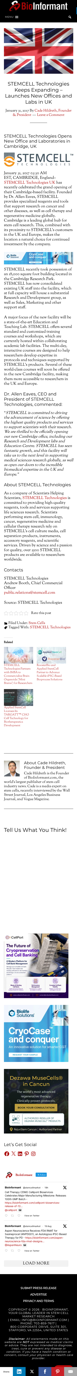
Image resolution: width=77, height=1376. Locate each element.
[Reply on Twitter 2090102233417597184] (7, 1251)
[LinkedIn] (19, 1371)
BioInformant (38, 6)
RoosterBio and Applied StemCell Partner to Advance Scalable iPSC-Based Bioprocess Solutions (49, 672)
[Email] (70, 1371)
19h (46, 1187)
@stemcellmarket (31, 1187)
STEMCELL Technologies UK (29, 183)
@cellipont (11, 1210)
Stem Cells (36, 623)
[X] (32, 1371)
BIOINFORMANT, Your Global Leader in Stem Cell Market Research (38, 1313)
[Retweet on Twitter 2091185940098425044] (13, 1216)
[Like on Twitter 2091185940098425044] (20, 1216)
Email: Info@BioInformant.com (38, 1320)
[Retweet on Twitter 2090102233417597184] (13, 1251)
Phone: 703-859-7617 (37, 1323)
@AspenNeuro (13, 1245)
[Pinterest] (57, 1371)
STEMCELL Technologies (44, 498)
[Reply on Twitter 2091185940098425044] (7, 1216)
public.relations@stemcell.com (29, 593)
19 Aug (48, 1226)
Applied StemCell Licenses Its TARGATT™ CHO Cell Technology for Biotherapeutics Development (16, 717)
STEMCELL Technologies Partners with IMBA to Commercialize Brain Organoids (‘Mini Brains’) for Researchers (18, 674)
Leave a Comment (50, 115)
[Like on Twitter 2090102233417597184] (20, 1251)
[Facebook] (44, 1371)
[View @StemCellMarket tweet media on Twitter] (20, 1210)
